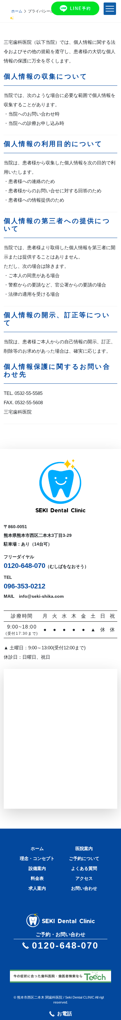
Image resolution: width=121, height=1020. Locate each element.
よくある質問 (84, 868)
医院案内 (84, 848)
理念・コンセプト (37, 858)
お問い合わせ (84, 888)
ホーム (16, 11)
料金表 (37, 878)
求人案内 (37, 888)
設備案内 (37, 868)
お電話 (64, 1013)
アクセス (84, 878)
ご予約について (84, 858)
